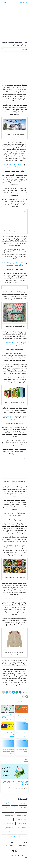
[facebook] (16, 851)
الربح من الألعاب (22, 831)
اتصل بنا (26, 842)
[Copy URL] (23, 696)
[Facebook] (20, 692)
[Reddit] (26, 696)
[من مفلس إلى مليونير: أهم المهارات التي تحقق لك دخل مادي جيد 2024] (7, 709)
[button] (5, 2)
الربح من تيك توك (12, 836)
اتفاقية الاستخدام (10, 845)
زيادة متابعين (9, 819)
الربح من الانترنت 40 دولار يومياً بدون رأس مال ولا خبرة (15, 783)
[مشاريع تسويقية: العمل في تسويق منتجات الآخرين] (21, 726)
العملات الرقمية (22, 836)
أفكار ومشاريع (9, 802)
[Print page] (3, 692)
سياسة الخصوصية (23, 845)
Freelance (9, 831)
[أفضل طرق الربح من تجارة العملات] (21, 743)
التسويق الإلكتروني (21, 815)
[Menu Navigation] (2, 2)
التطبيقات (6, 807)
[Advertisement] (14, 22)
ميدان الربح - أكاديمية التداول (19, 2)
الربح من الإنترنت (22, 802)
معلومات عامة (22, 811)
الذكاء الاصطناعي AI (9, 823)
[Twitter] (13, 692)
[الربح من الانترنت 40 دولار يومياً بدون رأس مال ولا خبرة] (14, 771)
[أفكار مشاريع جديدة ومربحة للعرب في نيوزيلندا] (7, 726)
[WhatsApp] (16, 692)
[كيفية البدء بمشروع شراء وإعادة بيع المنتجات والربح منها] (21, 709)
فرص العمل (23, 807)
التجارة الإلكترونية (22, 827)
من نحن (13, 842)
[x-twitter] (13, 851)
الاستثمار (15, 807)
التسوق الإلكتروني (21, 819)
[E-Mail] (10, 692)
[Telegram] (7, 692)
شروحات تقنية (9, 811)
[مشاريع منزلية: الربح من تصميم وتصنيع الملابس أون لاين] (7, 743)
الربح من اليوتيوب (22, 823)
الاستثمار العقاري (9, 827)
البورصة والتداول (9, 815)
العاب (4, 836)
